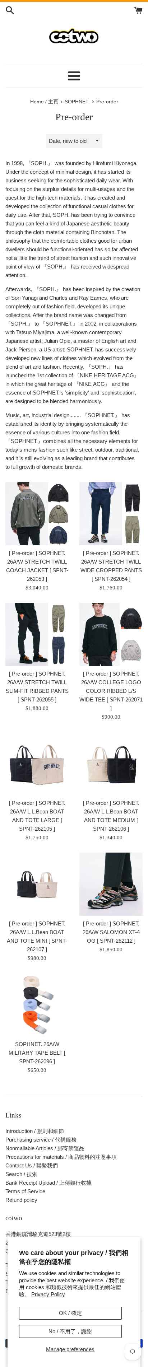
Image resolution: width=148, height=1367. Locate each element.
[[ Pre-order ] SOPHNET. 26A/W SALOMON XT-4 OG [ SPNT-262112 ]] (111, 884)
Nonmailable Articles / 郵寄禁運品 (44, 1148)
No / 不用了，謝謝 (70, 1331)
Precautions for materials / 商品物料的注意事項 (61, 1157)
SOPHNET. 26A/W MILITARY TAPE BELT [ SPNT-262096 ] (37, 1052)
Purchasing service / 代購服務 (41, 1140)
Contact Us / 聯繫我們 (31, 1165)
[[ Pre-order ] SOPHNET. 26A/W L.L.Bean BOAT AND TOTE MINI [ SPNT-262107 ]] (37, 884)
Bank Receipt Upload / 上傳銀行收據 (48, 1183)
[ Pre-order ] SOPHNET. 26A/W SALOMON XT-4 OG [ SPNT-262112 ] (111, 932)
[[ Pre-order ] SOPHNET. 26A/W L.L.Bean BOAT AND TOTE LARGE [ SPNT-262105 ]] (37, 763)
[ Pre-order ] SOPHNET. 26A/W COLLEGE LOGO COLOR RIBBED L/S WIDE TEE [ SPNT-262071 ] (111, 691)
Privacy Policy (48, 1294)
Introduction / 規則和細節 (34, 1131)
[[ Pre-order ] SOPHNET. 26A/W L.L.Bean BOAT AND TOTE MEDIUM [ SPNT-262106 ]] (111, 763)
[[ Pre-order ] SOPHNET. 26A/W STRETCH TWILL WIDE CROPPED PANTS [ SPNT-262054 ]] (111, 513)
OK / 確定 (70, 1313)
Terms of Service (25, 1191)
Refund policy (21, 1200)
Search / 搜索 (21, 1174)
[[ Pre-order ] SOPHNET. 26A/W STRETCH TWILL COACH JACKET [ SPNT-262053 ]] (37, 513)
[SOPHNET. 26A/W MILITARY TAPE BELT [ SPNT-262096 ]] (37, 1004)
